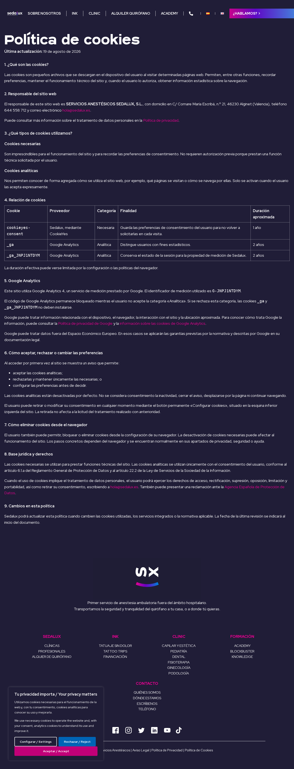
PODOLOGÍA (179, 673)
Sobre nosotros (44, 13)
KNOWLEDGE (242, 656)
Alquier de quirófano (51, 656)
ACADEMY (242, 645)
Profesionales (51, 651)
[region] (56, 723)
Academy (169, 13)
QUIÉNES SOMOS (147, 692)
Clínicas (51, 645)
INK (75, 13)
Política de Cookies (199, 750)
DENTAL (178, 656)
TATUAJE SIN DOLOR (115, 645)
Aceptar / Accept (56, 751)
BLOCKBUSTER (242, 651)
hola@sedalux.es (76, 110)
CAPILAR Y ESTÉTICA (179, 645)
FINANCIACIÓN (115, 656)
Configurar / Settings (36, 742)
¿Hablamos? (245, 13)
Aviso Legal (141, 750)
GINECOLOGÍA (178, 667)
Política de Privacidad (167, 750)
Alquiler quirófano (130, 13)
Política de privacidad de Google (85, 323)
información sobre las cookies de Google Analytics (162, 323)
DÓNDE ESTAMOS (147, 698)
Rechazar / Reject (77, 742)
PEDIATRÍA (178, 651)
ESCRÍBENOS (147, 703)
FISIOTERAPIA (179, 662)
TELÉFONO (147, 709)
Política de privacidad (160, 120)
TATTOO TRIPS (115, 651)
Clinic (94, 13)
